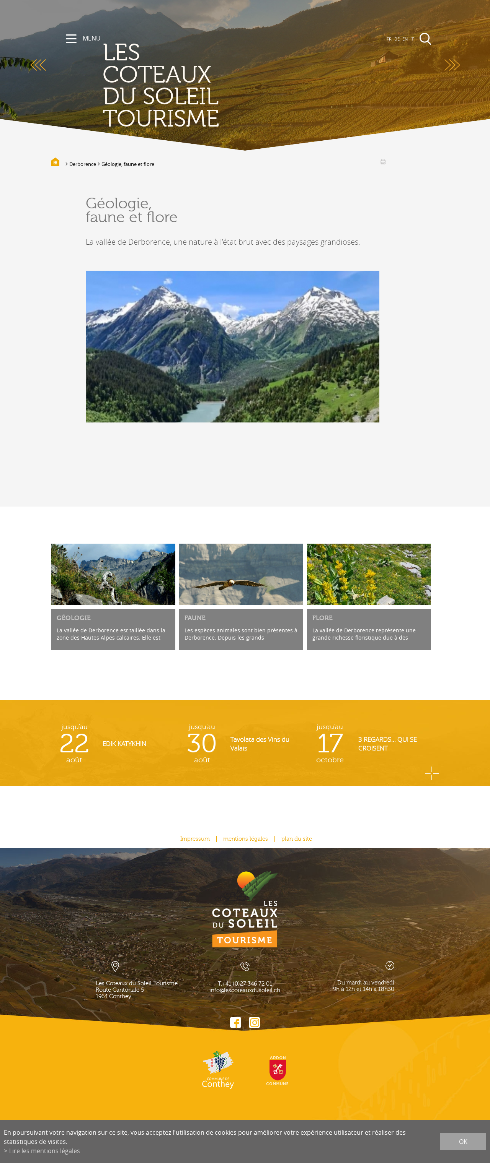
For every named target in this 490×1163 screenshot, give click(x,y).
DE (397, 39)
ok (463, 1141)
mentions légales (245, 839)
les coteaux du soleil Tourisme (161, 86)
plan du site (296, 839)
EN (405, 39)
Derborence (82, 164)
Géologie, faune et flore (127, 164)
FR (389, 39)
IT (412, 39)
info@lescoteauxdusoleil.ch (244, 990)
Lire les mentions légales (44, 1151)
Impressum (195, 839)
